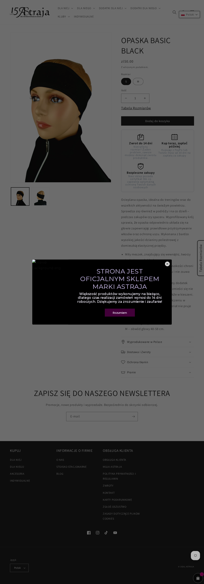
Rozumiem (120, 312)
